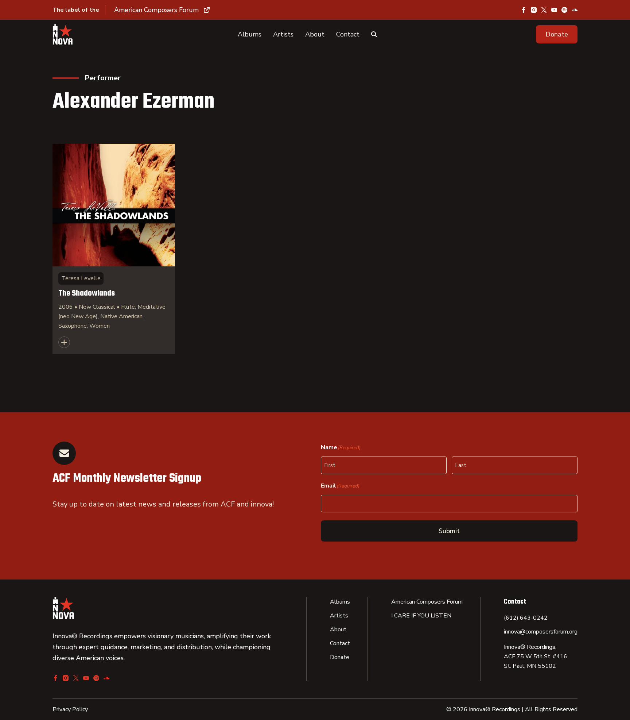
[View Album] (113, 249)
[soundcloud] (575, 10)
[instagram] (534, 10)
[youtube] (554, 10)
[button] (557, 34)
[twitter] (544, 10)
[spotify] (564, 10)
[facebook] (523, 10)
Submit (449, 531)
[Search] (374, 34)
